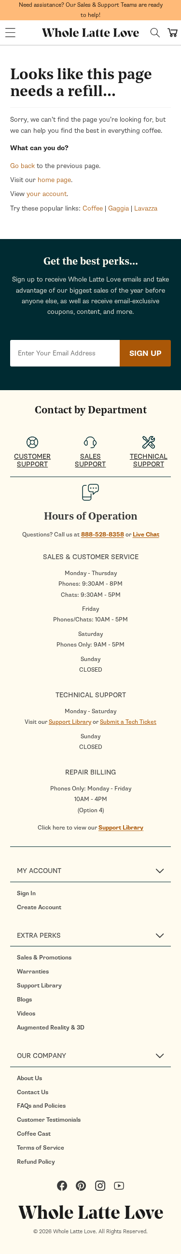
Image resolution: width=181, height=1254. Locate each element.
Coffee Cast (34, 1134)
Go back (22, 166)
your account (47, 194)
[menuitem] (94, 893)
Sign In (26, 893)
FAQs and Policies (41, 1106)
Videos (26, 1013)
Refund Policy (36, 1162)
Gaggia (118, 208)
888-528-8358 (102, 534)
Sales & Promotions (44, 957)
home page (54, 180)
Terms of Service (40, 1148)
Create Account (39, 907)
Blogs (24, 999)
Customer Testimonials (49, 1120)
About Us (29, 1078)
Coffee (93, 208)
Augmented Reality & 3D (50, 1027)
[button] (10, 33)
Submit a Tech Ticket (128, 722)
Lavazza (145, 208)
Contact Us (32, 1092)
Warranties (33, 971)
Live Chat (146, 534)
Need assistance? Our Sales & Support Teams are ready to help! (91, 10)
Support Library (70, 722)
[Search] (155, 32)
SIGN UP (145, 353)
